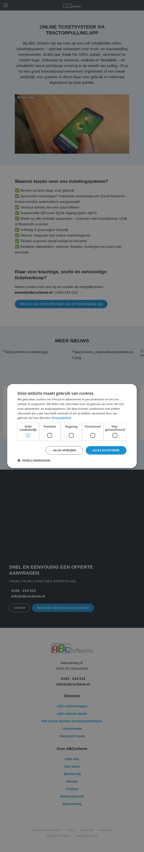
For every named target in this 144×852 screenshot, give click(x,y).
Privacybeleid (61, 418)
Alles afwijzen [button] (64, 450)
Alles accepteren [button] (106, 450)
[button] (33, 460)
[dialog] (72, 426)
